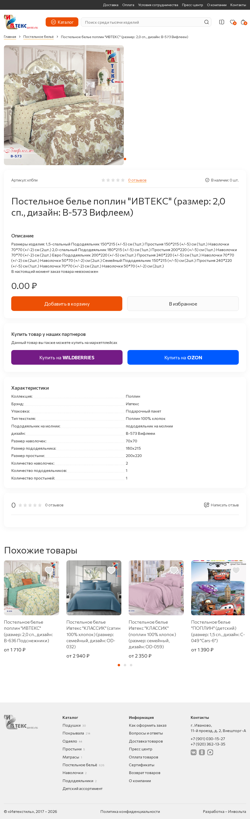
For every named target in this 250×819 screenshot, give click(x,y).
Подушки (74, 725)
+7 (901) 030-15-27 (208, 738)
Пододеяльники (79, 780)
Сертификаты (141, 764)
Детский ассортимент (82, 788)
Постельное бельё (38, 36)
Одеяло (72, 741)
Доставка (110, 5)
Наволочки (74, 772)
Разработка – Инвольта (224, 811)
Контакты (238, 5)
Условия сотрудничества (158, 5)
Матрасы (72, 757)
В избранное (183, 304)
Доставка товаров (146, 741)
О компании (217, 5)
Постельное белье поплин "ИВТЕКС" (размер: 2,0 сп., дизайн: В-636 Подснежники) (28, 631)
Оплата (128, 5)
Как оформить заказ (148, 725)
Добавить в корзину (67, 304)
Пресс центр (140, 748)
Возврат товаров (144, 772)
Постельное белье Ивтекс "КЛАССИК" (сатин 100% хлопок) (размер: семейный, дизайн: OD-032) (93, 634)
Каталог (65, 22)
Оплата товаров (143, 757)
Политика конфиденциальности (130, 811)
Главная (10, 36)
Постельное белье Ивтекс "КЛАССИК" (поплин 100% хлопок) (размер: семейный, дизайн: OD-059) (152, 634)
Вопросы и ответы (146, 733)
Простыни (73, 748)
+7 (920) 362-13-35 (208, 744)
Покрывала (76, 733)
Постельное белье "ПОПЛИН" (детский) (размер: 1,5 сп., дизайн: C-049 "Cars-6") (218, 631)
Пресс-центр (192, 5)
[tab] (125, 159)
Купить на (66, 357)
